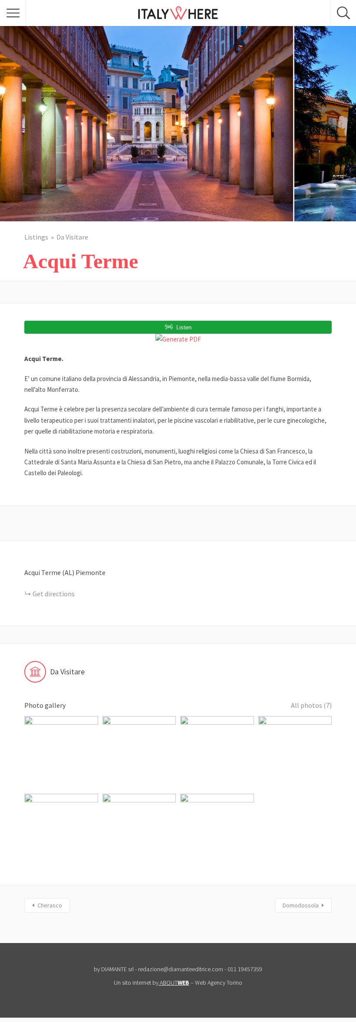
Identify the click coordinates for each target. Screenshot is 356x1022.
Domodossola (301, 905)
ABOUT (174, 982)
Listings (36, 237)
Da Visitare (72, 237)
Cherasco (49, 905)
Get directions (54, 593)
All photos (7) (311, 705)
